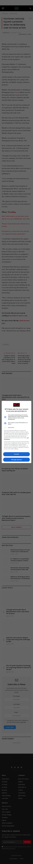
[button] (16, 427)
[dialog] (16, 432)
